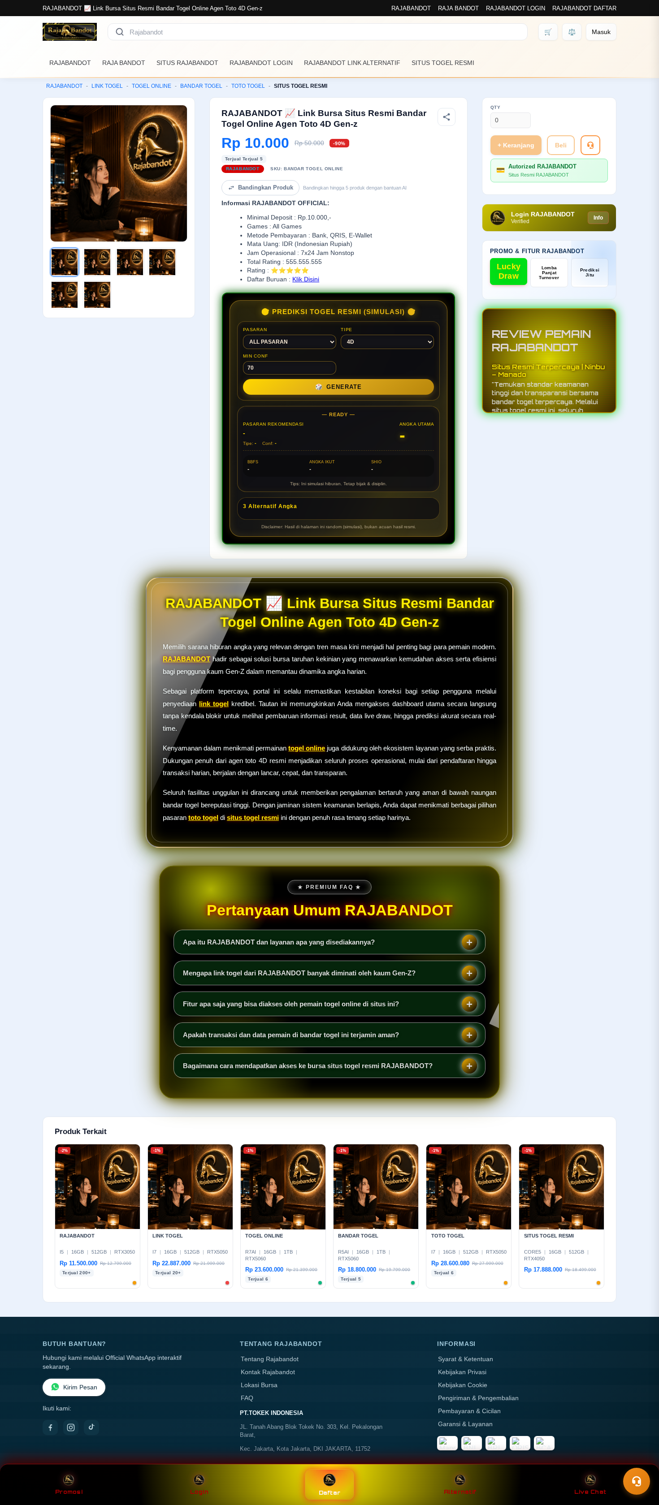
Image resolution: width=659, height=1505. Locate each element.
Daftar (330, 1492)
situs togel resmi (253, 817)
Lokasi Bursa (259, 1385)
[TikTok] (91, 1427)
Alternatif (460, 1491)
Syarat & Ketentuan (465, 1359)
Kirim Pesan (80, 1387)
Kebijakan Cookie (462, 1385)
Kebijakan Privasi (462, 1372)
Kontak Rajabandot (268, 1372)
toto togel (203, 817)
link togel (214, 703)
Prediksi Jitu (589, 272)
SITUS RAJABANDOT (187, 62)
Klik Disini (305, 279)
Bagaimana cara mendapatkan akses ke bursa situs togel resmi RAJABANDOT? (308, 1065)
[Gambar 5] (64, 294)
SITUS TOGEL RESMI (443, 62)
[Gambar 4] (162, 262)
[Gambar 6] (97, 294)
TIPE (346, 329)
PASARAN (255, 329)
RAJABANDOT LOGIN (515, 8)
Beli (561, 145)
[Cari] (119, 31)
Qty (495, 107)
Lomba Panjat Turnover (549, 272)
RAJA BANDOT (458, 8)
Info (598, 218)
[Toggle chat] (636, 1481)
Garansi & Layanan (465, 1424)
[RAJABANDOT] (70, 32)
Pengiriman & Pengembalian (478, 1398)
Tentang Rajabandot (270, 1359)
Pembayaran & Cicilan (469, 1411)
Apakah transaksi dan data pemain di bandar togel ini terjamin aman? (291, 1035)
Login (199, 1491)
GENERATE (338, 387)
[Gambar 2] (97, 262)
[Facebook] (50, 1427)
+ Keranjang (516, 145)
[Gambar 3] (130, 262)
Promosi (68, 1491)
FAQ (247, 1398)
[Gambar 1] (64, 262)
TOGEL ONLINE (151, 86)
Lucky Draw (509, 271)
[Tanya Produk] (590, 145)
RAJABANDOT (411, 8)
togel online (306, 748)
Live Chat (590, 1491)
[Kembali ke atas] (639, 1459)
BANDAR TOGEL (201, 86)
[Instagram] (70, 1427)
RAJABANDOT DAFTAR (584, 8)
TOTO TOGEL (248, 86)
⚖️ (572, 31)
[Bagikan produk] (446, 117)
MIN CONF (255, 356)
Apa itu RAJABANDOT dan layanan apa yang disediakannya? (279, 942)
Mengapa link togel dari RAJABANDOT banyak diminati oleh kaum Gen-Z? (299, 973)
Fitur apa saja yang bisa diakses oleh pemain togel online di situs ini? (291, 1004)
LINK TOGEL (107, 86)
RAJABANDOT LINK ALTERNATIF (352, 62)
